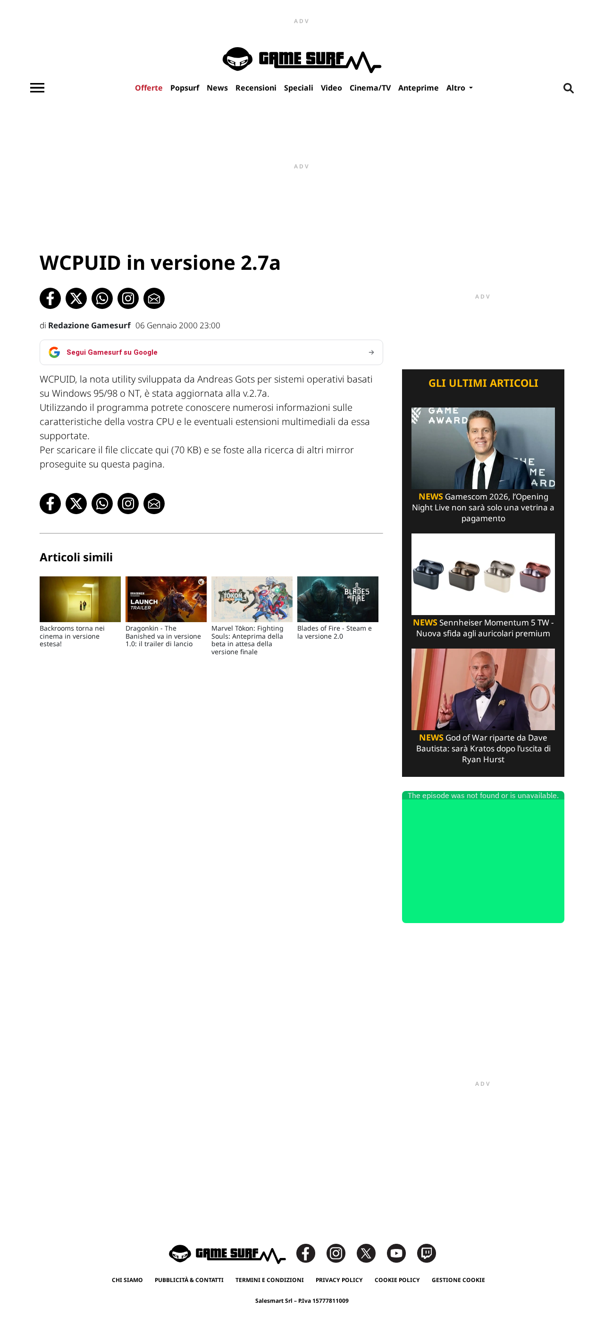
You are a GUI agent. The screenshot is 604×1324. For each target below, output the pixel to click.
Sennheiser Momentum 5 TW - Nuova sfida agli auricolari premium (483, 628)
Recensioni (256, 88)
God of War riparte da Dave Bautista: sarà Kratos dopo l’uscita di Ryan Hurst (483, 748)
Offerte (149, 88)
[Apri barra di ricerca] (568, 88)
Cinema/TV (370, 88)
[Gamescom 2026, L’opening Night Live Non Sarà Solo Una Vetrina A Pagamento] (483, 447)
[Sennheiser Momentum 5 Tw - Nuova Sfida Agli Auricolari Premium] (483, 573)
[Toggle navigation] (37, 88)
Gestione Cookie (458, 1280)
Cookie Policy (397, 1280)
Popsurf (184, 88)
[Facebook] (310, 1252)
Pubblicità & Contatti (189, 1280)
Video (331, 88)
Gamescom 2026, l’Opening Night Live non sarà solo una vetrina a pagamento (483, 507)
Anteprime (418, 88)
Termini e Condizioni (269, 1280)
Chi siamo (127, 1280)
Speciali (298, 88)
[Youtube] (401, 1252)
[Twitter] (371, 1252)
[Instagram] (341, 1252)
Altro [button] (456, 88)
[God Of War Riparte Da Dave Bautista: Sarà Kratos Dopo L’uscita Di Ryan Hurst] (483, 688)
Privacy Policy (339, 1280)
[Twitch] (426, 1252)
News (217, 88)
